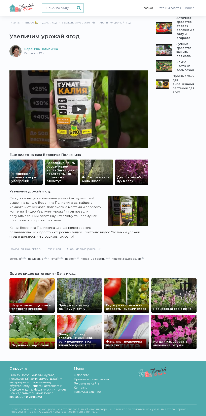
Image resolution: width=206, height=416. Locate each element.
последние (38, 258)
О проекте (81, 375)
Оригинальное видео (25, 249)
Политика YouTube (87, 392)
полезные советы (95, 258)
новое (72, 258)
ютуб (57, 258)
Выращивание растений (83, 249)
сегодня (17, 258)
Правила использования (91, 379)
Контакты (81, 388)
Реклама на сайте (87, 383)
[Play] (79, 109)
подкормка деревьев (128, 258)
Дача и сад (53, 249)
